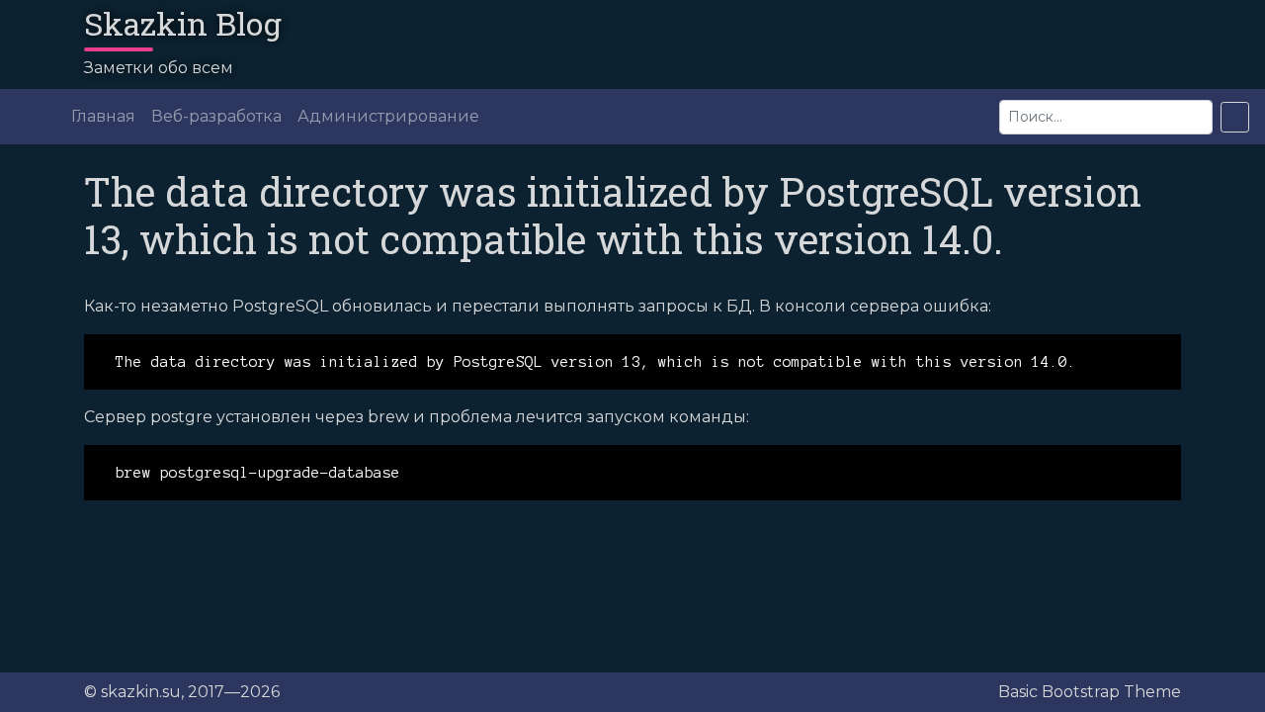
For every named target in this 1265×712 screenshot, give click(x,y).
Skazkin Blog (183, 23)
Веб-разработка (216, 116)
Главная (103, 116)
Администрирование (388, 116)
